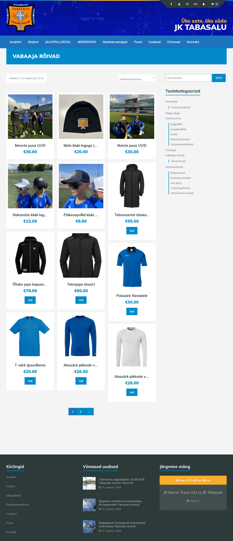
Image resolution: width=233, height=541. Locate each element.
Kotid (174, 134)
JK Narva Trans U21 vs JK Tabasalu (193, 492)
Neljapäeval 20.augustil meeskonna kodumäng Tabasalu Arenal (122, 524)
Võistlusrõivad (174, 167)
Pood (138, 42)
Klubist (33, 42)
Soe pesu (176, 183)
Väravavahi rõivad (182, 193)
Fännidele (171, 101)
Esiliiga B (194, 500)
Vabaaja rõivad (174, 155)
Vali (30, 300)
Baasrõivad (178, 172)
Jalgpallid (176, 124)
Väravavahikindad (182, 144)
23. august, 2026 (111, 487)
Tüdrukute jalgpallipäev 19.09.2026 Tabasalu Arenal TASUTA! (121, 481)
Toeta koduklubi (181, 107)
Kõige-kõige (172, 113)
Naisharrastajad (115, 42)
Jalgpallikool (14, 495)
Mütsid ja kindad (181, 177)
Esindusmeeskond (17, 504)
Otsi (219, 78)
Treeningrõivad (180, 188)
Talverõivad (178, 161)
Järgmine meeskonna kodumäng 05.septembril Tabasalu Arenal (120, 502)
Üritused (173, 42)
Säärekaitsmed (180, 139)
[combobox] (137, 78)
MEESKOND (87, 42)
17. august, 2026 (111, 530)
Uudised (155, 42)
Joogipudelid (178, 129)
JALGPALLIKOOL (58, 42)
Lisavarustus (173, 118)
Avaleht (15, 42)
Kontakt (193, 42)
